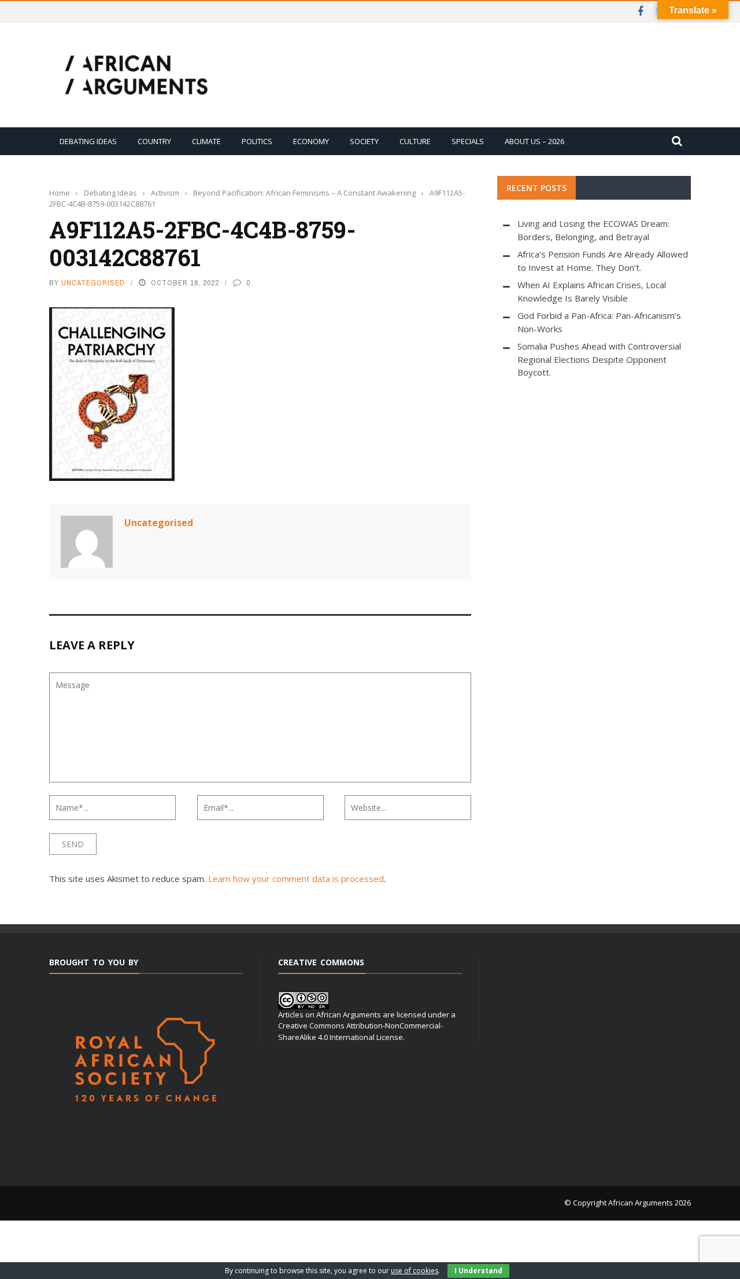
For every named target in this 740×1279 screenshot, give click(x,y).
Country (154, 141)
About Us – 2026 (534, 141)
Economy (311, 141)
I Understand (478, 1271)
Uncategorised (93, 283)
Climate (206, 141)
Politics (257, 141)
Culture (415, 141)
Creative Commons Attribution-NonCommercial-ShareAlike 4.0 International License (360, 1031)
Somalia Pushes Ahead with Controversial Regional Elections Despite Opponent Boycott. (599, 359)
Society (364, 141)
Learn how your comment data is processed (296, 878)
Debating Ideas (88, 141)
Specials (468, 141)
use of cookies (414, 1271)
